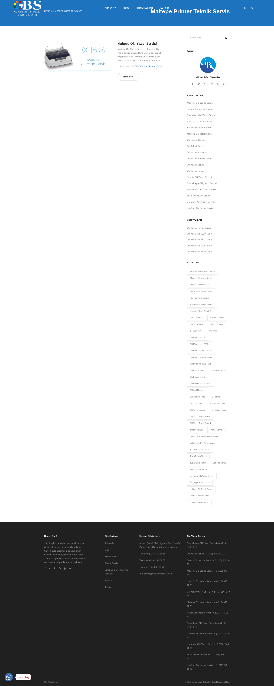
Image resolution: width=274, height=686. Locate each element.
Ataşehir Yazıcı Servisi (199, 285)
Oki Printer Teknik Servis (200, 384)
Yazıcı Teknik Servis (198, 469)
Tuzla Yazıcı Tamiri (198, 463)
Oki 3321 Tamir (216, 324)
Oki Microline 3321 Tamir (199, 239)
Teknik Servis (111, 563)
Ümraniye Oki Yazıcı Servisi (201, 202)
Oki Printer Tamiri (197, 377)
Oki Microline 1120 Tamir (199, 245)
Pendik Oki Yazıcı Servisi (199, 177)
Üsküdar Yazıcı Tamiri (199, 502)
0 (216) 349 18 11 (156, 553)
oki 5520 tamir (196, 331)
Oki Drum (213, 331)
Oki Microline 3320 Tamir (199, 251)
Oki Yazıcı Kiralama (196, 152)
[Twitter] (198, 84)
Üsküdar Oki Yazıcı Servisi (200, 208)
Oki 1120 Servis (196, 318)
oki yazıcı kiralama (217, 403)
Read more (128, 77)
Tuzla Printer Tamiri (198, 456)
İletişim (108, 587)
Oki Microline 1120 (198, 337)
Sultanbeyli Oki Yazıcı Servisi (201, 189)
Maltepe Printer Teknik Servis (202, 311)
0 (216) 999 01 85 (156, 560)
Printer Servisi (216, 430)
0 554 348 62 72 (156, 567)
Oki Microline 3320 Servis (201, 351)
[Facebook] (192, 84)
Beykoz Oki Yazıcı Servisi (199, 109)
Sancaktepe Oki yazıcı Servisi (202, 183)
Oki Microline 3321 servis (201, 357)
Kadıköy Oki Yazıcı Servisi (200, 121)
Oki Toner (216, 397)
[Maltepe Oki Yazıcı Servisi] (77, 56)
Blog (107, 550)
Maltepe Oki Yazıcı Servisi (137, 43)
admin (121, 66)
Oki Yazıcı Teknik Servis (200, 417)
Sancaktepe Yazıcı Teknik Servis (204, 436)
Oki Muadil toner (197, 370)
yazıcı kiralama (219, 463)
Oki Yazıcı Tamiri (195, 171)
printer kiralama (196, 430)
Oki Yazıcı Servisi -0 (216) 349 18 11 (205, 553)
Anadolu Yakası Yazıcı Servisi (202, 271)
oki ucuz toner (196, 403)
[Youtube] (217, 84)
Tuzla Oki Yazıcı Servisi (198, 195)
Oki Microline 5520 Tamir (199, 233)
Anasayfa (109, 543)
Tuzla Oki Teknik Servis (200, 450)
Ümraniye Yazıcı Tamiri (200, 482)
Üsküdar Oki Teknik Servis (201, 489)
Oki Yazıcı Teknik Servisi (199, 228)
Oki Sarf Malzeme (197, 390)
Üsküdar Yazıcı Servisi (199, 496)
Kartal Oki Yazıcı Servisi (199, 127)
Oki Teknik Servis (195, 146)
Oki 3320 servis (217, 318)
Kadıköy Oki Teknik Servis (201, 291)
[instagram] (211, 84)
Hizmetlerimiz (111, 556)
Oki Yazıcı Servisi (195, 164)
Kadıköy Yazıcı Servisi (199, 298)
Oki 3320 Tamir (196, 324)
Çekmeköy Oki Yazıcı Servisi (201, 115)
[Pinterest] (205, 84)
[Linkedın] (224, 84)
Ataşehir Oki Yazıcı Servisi (200, 103)
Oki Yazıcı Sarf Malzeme (199, 158)
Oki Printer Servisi (196, 140)
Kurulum (109, 580)
